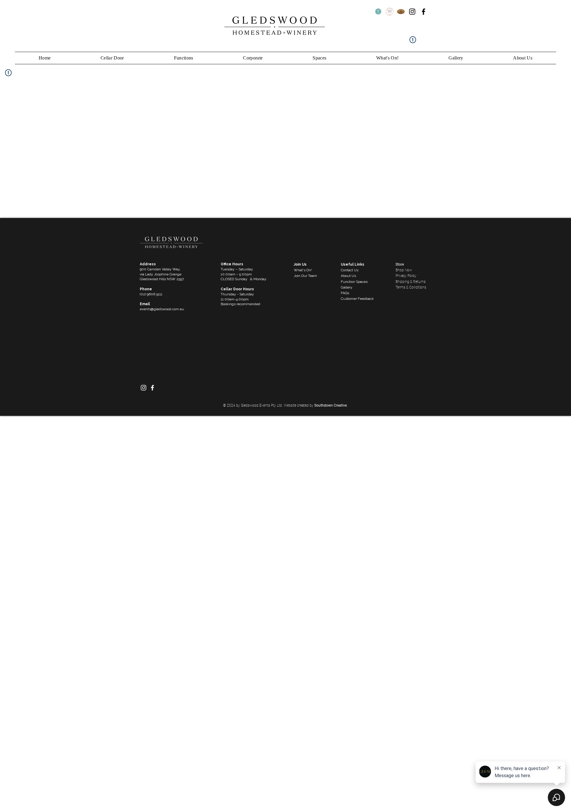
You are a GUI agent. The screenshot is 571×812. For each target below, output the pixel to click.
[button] (387, 58)
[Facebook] (423, 11)
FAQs (345, 293)
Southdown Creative (330, 405)
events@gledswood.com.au (162, 309)
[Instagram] (412, 11)
